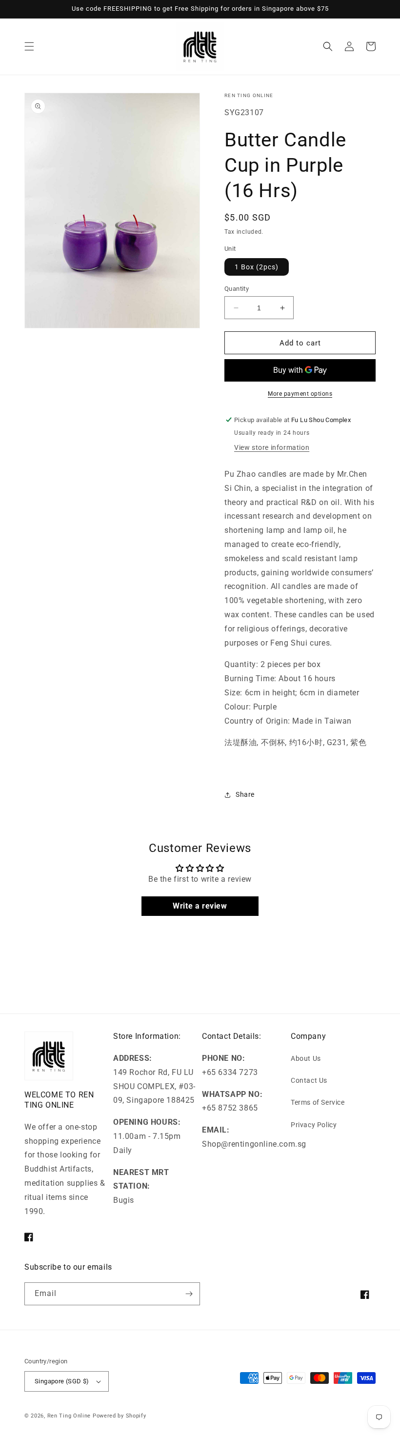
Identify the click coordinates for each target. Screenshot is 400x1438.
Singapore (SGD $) (62, 1381)
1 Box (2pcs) (257, 267)
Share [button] (245, 794)
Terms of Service (318, 1102)
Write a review (200, 906)
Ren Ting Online (69, 1416)
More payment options (300, 393)
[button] (29, 46)
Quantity (236, 288)
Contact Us (309, 1080)
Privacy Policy (314, 1125)
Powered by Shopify (119, 1416)
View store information (271, 447)
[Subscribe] (189, 1293)
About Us (306, 1058)
